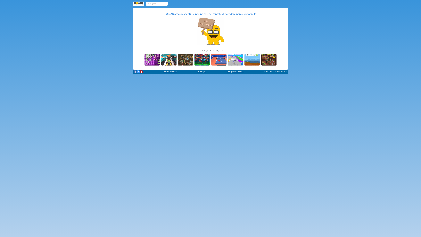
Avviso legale (201, 72)
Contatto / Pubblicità (170, 72)
